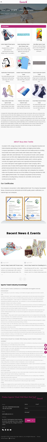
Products (7, 14)
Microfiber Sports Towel (39, 44)
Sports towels (3, 293)
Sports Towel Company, (31, 164)
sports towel (21, 323)
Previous (20, 279)
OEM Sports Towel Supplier (15, 164)
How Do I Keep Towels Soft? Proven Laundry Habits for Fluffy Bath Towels (20, 265)
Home (2, 14)
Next (24, 279)
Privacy (38, 436)
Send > (30, 420)
